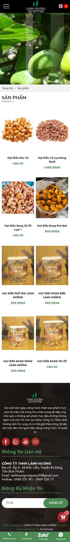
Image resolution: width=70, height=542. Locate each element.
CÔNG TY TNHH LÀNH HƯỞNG (40, 525)
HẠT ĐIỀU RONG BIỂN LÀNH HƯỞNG (52, 295)
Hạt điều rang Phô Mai (52, 226)
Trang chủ (7, 88)
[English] (61, 5)
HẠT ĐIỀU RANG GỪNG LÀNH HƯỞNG (17, 363)
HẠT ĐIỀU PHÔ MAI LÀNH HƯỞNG (18, 295)
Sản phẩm (23, 88)
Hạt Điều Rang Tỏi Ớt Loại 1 (17, 228)
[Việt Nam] (66, 5)
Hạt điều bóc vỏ (18, 158)
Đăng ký (56, 503)
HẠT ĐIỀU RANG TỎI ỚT (52, 361)
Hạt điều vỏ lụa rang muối (52, 160)
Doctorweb (46, 529)
